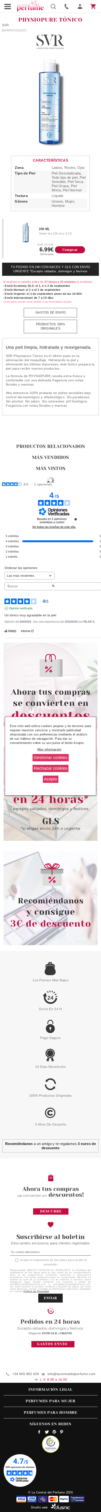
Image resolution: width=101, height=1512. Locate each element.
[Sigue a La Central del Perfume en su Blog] (54, 1432)
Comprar (70, 250)
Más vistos (50, 468)
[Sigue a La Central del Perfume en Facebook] (39, 1432)
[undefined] (76, 519)
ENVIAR (50, 1298)
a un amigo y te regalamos (50, 1146)
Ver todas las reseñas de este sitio (54, 527)
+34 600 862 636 (25, 1374)
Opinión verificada (20, 608)
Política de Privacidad (36, 1291)
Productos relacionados (50, 446)
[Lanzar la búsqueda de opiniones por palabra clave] (53, 586)
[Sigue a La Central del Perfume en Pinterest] (61, 1432)
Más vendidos (50, 457)
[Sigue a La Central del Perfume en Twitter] (47, 1432)
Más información (49, 749)
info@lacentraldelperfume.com (71, 1374)
